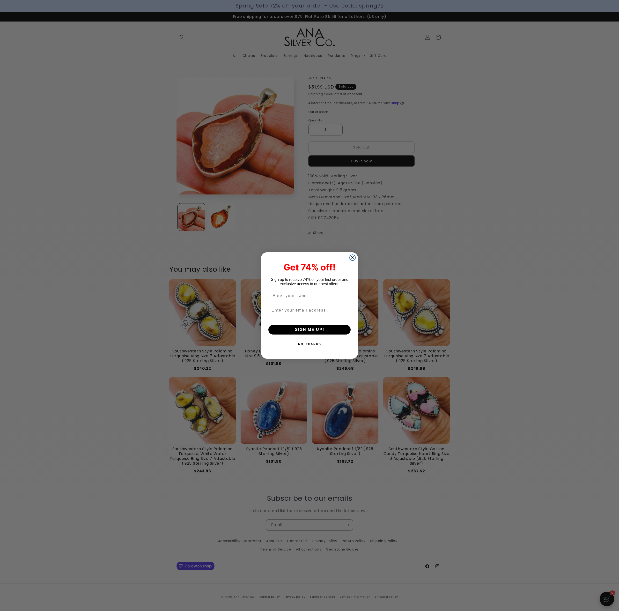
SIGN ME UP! (309, 330)
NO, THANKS (309, 344)
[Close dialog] (352, 258)
